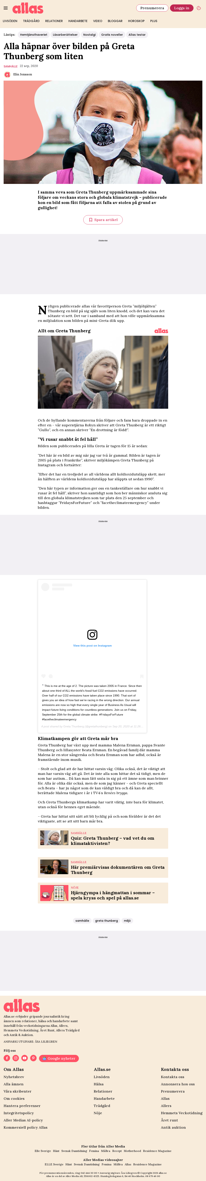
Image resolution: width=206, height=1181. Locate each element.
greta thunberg (106, 921)
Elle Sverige (43, 1151)
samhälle (11, 66)
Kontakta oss (172, 1077)
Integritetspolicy (19, 1113)
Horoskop (136, 21)
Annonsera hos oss (178, 1084)
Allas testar (137, 35)
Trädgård (31, 21)
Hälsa (99, 1084)
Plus (153, 21)
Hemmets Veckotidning (181, 1113)
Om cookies (14, 1098)
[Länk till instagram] (15, 1058)
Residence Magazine (157, 1151)
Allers (166, 1105)
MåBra (105, 1151)
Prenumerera (152, 8)
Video (97, 21)
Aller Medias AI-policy (23, 1120)
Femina (94, 1151)
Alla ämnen (14, 1084)
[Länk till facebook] (7, 1058)
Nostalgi (89, 35)
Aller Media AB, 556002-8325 (82, 1176)
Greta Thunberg (73, 726)
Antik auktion (173, 1127)
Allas (165, 1098)
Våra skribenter (18, 1091)
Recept (117, 1151)
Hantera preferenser (22, 1105)
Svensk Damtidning (74, 1151)
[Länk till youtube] (24, 1058)
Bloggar (115, 21)
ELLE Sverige (54, 1164)
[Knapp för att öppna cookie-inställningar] (198, 8)
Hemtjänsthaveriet (33, 35)
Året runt (169, 1120)
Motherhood (132, 1151)
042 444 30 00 (89, 1172)
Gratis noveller (112, 35)
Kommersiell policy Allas (25, 1127)
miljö (127, 921)
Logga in (181, 8)
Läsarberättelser (65, 35)
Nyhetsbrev (14, 1077)
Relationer (54, 21)
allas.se (163, 1172)
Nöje (98, 1113)
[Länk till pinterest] (33, 1058)
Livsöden (10, 21)
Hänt (56, 1151)
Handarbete (78, 21)
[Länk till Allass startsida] (71, 8)
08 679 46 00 (152, 1176)
